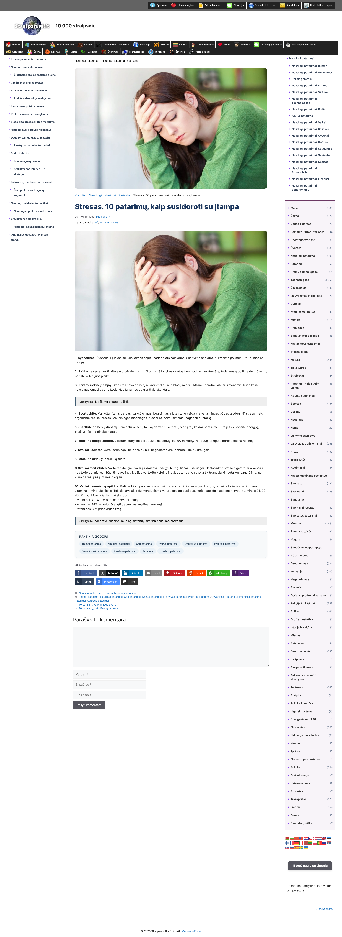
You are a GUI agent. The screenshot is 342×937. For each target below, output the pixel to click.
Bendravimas (38, 44)
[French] (292, 843)
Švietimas (113, 51)
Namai (295, 427)
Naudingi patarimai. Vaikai (309, 122)
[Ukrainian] (306, 847)
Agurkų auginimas (303, 395)
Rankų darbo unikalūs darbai (32, 145)
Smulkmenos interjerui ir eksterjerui (29, 171)
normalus (111, 222)
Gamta (295, 815)
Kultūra (165, 44)
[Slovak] (287, 847)
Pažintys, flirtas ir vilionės (307, 232)
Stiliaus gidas (299, 351)
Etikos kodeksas (214, 5)
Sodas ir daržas (301, 224)
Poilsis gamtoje (302, 79)
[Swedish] (301, 847)
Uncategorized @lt (303, 240)
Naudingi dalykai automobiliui (29, 203)
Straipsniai (298, 375)
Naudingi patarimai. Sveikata (120, 60)
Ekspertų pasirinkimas (305, 759)
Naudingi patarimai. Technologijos (304, 100)
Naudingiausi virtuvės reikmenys (31, 129)
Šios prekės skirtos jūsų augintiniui (29, 192)
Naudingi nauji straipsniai (27, 66)
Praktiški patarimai (225, 543)
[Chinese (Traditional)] (301, 838)
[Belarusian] (287, 838)
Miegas (295, 635)
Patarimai (147, 551)
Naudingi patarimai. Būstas (309, 66)
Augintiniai (298, 467)
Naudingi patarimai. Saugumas (312, 148)
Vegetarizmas (300, 579)
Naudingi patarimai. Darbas (310, 142)
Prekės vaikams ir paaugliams (29, 114)
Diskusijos (239, 5)
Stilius (73, 51)
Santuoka (17, 51)
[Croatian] (306, 838)
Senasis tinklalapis (265, 5)
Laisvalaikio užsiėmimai (116, 44)
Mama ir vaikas (205, 44)
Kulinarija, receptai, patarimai (29, 59)
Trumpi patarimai (91, 543)
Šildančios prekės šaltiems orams (35, 74)
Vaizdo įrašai (202, 51)
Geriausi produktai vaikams (309, 595)
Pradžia (16, 44)
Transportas (298, 799)
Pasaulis (296, 587)
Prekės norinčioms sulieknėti (29, 90)
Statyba (296, 695)
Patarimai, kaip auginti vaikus (305, 385)
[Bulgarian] (292, 838)
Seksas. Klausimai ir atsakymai (304, 677)
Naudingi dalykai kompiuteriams (34, 226)
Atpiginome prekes (303, 311)
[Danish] (315, 838)
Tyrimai (295, 751)
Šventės (296, 248)
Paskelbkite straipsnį (321, 5)
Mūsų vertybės (186, 5)
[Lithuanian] (310, 843)
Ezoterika (297, 791)
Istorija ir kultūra (301, 627)
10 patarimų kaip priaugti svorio (97, 604)
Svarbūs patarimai (170, 551)
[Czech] (310, 838)
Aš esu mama (299, 555)
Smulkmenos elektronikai (26, 218)
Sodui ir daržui (20, 153)
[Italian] (301, 843)
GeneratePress (191, 931)
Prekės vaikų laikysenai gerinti (32, 98)
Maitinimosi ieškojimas (305, 343)
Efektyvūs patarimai (196, 543)
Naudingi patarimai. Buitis (308, 109)
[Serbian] (329, 843)
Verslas (295, 743)
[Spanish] (296, 847)
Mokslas (245, 44)
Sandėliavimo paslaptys (306, 547)
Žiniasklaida (299, 288)
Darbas (88, 44)
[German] (296, 843)
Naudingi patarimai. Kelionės (310, 129)
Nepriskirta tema (302, 711)
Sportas (55, 51)
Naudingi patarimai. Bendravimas (304, 187)
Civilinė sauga (300, 775)
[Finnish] (287, 843)
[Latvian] (306, 843)
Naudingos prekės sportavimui (33, 211)
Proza (294, 451)
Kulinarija (145, 44)
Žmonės (180, 51)
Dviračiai (296, 303)
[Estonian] (329, 838)
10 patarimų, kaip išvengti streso (98, 608)
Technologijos (136, 51)
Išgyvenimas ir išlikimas (306, 295)
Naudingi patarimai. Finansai (310, 179)
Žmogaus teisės (301, 531)
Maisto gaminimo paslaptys (309, 475)
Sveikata (92, 51)
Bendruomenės (65, 44)
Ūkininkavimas (300, 783)
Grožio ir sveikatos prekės (27, 82)
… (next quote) (324, 908)
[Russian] (324, 843)
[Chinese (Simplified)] (296, 838)
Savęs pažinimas (302, 667)
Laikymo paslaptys (303, 435)
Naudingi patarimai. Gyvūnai (310, 135)
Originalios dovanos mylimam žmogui (29, 237)
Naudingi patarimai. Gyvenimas (312, 72)
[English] (324, 838)
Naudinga (297, 419)
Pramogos (297, 328)
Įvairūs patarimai (168, 543)
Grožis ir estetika (302, 619)
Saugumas (298, 499)
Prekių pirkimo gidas (304, 272)
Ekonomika (298, 727)
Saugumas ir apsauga (305, 335)
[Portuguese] (319, 843)
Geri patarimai (144, 543)
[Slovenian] (292, 847)
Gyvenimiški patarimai (94, 551)
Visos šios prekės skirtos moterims (33, 121)
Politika (295, 767)
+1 (96, 222)
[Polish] (315, 843)
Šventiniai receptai (303, 507)
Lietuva (183, 44)
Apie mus (162, 5)
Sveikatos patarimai (304, 515)
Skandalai (297, 491)
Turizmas (160, 51)
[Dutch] (319, 838)
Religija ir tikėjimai (303, 603)
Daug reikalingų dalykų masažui (30, 137)
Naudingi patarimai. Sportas (310, 162)
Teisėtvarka (298, 367)
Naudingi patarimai (271, 44)
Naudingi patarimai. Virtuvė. (310, 92)
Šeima (37, 51)
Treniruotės (298, 459)
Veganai (296, 539)
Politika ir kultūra (302, 703)
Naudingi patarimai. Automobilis (304, 170)
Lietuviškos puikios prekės (27, 106)
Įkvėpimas (297, 659)
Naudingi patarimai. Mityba (309, 85)
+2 (101, 222)
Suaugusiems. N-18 (303, 719)
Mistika (295, 319)
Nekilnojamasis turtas (304, 44)
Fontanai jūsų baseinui (28, 161)
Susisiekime (293, 5)
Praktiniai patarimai (125, 551)
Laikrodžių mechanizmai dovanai (31, 182)
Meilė (227, 44)
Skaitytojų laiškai (302, 823)
